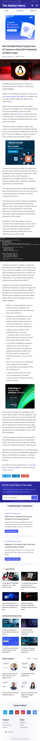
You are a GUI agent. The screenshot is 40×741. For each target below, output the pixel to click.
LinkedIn (17, 467)
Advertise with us (7, 725)
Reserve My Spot (11, 531)
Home (7, 10)
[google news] (35, 712)
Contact (4, 727)
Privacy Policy (24, 727)
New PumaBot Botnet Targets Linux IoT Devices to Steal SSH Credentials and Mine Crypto (19, 49)
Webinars (33, 10)
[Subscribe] (34, 498)
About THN (5, 722)
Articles (35, 658)
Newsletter (19, 10)
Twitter (9, 467)
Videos (29, 658)
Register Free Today (12, 559)
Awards (22, 725)
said (18, 114)
